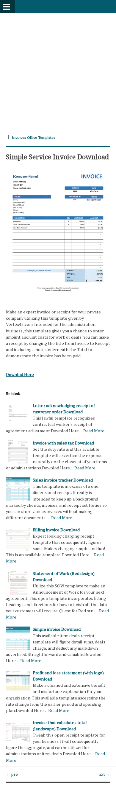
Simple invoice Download (57, 629)
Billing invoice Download (56, 530)
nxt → (104, 774)
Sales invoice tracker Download (63, 480)
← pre (12, 774)
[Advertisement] (58, 71)
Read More (93, 431)
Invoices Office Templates (33, 137)
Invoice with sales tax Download (63, 443)
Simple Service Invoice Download (57, 156)
